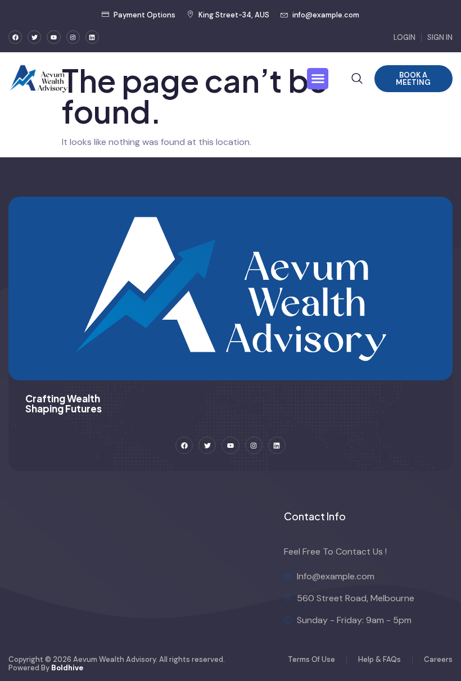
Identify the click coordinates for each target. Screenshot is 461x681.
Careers (438, 659)
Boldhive (67, 668)
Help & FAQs (379, 659)
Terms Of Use (311, 659)
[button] (317, 78)
